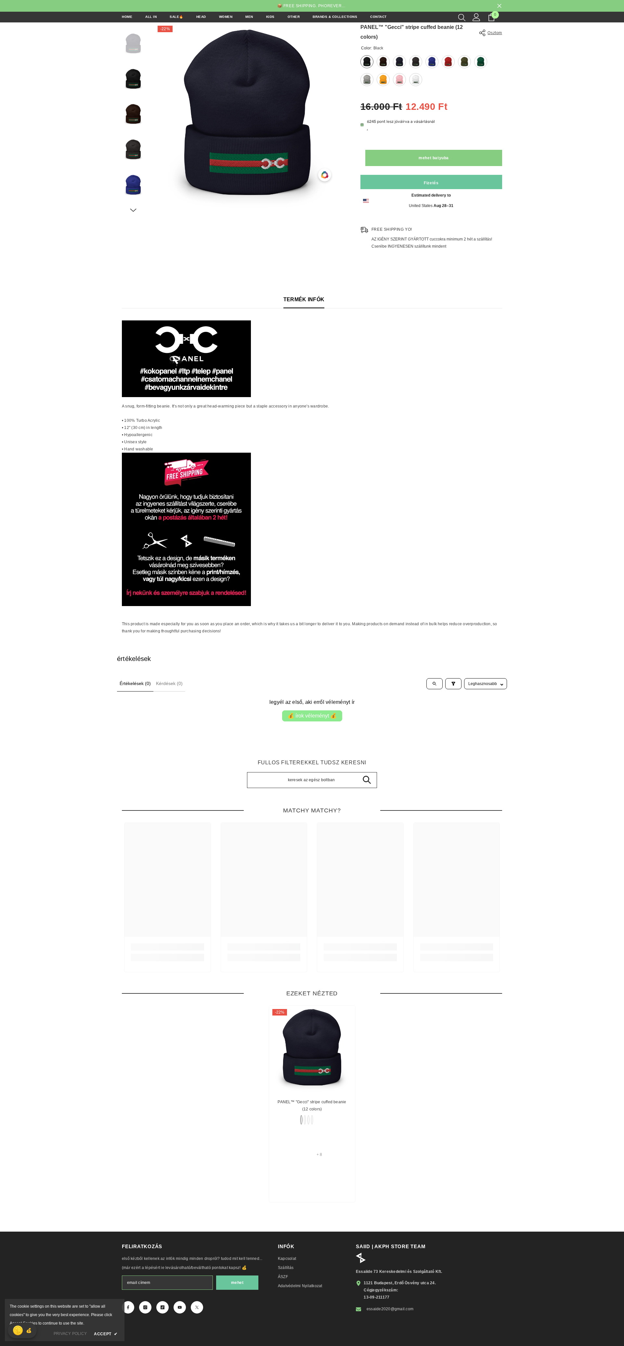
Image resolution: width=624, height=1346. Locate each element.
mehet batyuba (434, 158)
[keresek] (462, 17)
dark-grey (312, 1119)
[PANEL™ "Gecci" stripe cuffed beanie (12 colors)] (312, 1049)
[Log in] (476, 17)
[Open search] (434, 683)
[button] (133, 210)
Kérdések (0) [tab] (169, 683)
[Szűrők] (453, 683)
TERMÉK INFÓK (304, 299)
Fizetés (431, 183)
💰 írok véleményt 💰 (312, 715)
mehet (237, 1282)
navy (308, 1119)
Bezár (499, 6)
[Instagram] (145, 1307)
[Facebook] (128, 1307)
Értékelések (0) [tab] (135, 683)
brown (305, 1119)
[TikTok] (162, 1307)
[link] (167, 947)
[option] (247, 115)
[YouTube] (180, 1307)
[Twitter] (197, 1307)
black (301, 1119)
